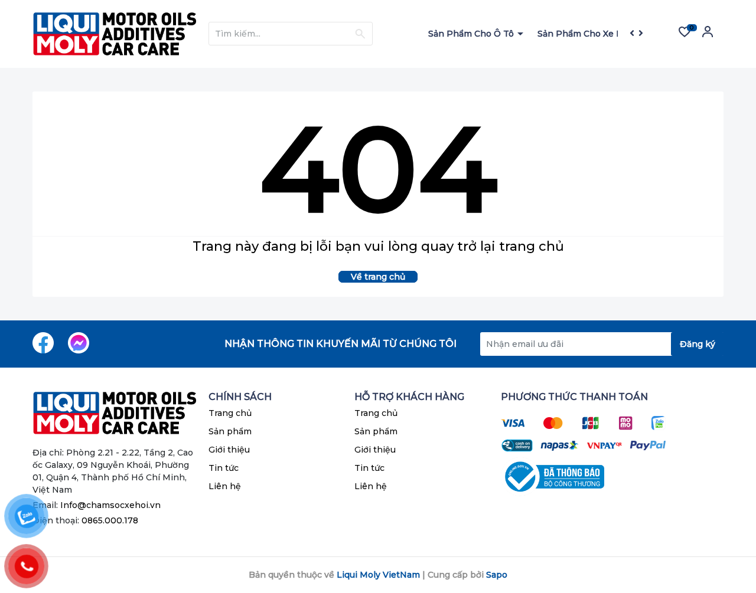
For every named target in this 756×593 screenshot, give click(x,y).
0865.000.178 (110, 520)
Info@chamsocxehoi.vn (110, 505)
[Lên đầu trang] (723, 537)
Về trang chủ (378, 276)
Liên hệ (224, 486)
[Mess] (78, 342)
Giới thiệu (229, 449)
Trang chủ (230, 413)
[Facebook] (43, 342)
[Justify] (360, 33)
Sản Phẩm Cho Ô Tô (472, 33)
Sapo (496, 574)
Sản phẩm (230, 431)
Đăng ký (697, 344)
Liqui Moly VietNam (378, 574)
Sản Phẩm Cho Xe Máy (586, 33)
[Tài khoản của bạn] (707, 35)
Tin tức (223, 468)
